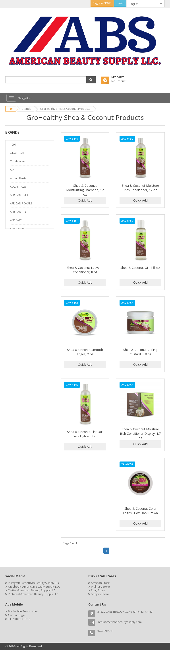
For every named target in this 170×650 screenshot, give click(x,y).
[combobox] (142, 3)
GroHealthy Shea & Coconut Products (65, 109)
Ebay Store (98, 590)
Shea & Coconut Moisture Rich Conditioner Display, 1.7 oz (140, 433)
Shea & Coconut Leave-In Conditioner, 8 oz (85, 269)
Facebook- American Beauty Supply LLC (34, 586)
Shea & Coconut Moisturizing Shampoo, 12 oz (85, 189)
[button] (91, 79)
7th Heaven (17, 161)
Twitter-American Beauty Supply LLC (31, 590)
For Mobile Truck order (23, 611)
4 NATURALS (18, 153)
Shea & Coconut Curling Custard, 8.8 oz (140, 352)
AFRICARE (16, 220)
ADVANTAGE (18, 186)
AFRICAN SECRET (21, 212)
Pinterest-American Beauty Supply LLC (33, 594)
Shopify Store (100, 594)
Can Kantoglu (16, 615)
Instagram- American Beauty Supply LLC (34, 583)
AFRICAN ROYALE (21, 203)
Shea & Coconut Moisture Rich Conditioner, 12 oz (140, 187)
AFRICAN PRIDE (19, 195)
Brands (26, 109)
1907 (13, 144)
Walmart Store (100, 586)
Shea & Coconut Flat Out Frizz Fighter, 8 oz (85, 434)
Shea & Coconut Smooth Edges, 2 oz (85, 352)
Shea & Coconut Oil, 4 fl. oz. (140, 267)
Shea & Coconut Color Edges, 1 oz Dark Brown (140, 510)
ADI (12, 170)
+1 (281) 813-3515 (19, 619)
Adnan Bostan (19, 178)
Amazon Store (100, 583)
